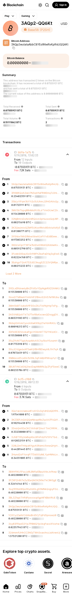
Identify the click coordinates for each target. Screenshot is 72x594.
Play (7, 16)
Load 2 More (13, 273)
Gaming (25, 16)
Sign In (63, 5)
